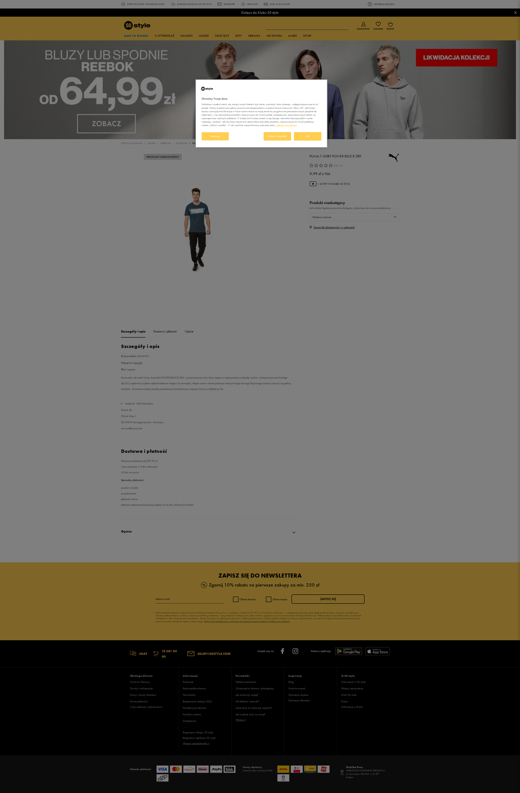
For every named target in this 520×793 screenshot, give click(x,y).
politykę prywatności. (286, 125)
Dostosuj (215, 136)
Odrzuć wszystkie (277, 136)
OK (307, 136)
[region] (261, 113)
